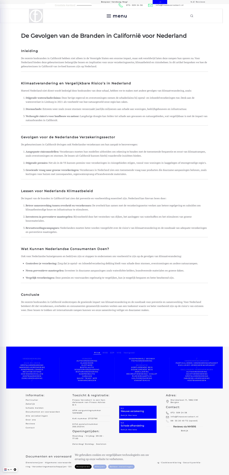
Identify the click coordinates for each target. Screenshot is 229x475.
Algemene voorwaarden (59, 462)
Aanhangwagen (87, 380)
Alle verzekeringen (37, 416)
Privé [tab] (97, 353)
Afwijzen (100, 467)
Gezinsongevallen (32, 374)
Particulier (32, 400)
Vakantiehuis (142, 380)
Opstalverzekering (32, 365)
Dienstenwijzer (34, 462)
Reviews (30, 424)
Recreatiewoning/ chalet (141, 374)
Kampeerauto (87, 374)
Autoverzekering (87, 361)
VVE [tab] (119, 353)
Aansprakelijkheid (32, 370)
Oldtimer (87, 365)
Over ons (31, 420)
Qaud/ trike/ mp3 (87, 378)
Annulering (142, 372)
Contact (30, 428)
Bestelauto (87, 367)
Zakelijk (30, 404)
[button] (117, 16)
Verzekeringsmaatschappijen (49, 467)
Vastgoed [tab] (129, 353)
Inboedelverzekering (32, 367)
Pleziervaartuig (142, 376)
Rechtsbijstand (32, 372)
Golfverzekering (142, 378)
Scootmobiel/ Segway (142, 359)
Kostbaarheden (32, 376)
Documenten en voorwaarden (43, 412)
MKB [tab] (105, 353)
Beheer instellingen (121, 467)
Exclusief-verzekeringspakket (196, 365)
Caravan (87, 376)
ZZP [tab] (112, 353)
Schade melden (35, 408)
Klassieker (87, 363)
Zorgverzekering (32, 378)
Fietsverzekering (142, 361)
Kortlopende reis (142, 367)
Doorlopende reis (142, 370)
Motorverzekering (87, 372)
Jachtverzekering (197, 374)
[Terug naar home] (36, 16)
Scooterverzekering (87, 370)
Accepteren (83, 467)
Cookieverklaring (171, 462)
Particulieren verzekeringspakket (197, 363)
